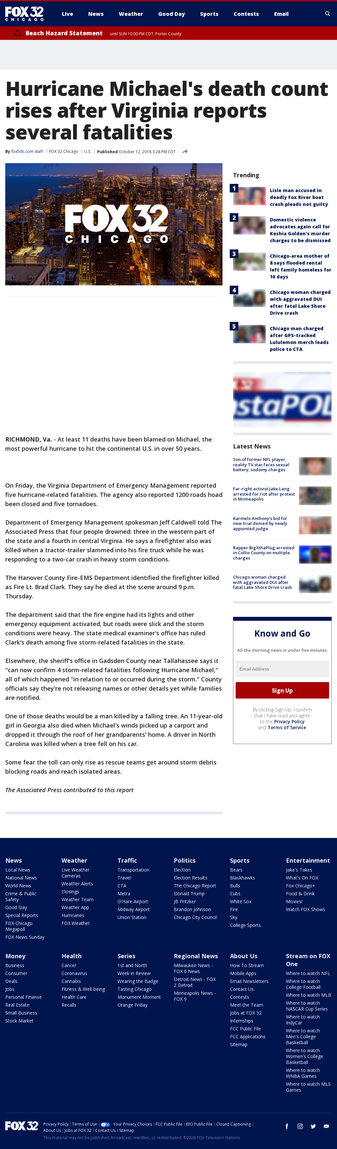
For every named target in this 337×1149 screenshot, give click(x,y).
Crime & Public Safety (21, 896)
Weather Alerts (77, 883)
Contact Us (242, 989)
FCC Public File (245, 1028)
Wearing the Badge (137, 981)
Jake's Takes (299, 870)
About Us (243, 956)
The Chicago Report (195, 885)
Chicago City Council (195, 917)
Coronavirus (74, 973)
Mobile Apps (243, 973)
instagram (300, 1126)
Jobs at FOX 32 (246, 1013)
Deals (11, 981)
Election (182, 870)
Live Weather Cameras (76, 873)
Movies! (294, 901)
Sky (233, 917)
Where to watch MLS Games (308, 1087)
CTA (121, 885)
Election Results (190, 878)
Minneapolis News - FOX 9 (195, 996)
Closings (70, 891)
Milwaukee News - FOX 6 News (193, 968)
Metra (123, 893)
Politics (184, 860)
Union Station (131, 917)
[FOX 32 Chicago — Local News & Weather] (27, 14)
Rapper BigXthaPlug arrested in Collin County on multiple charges (264, 553)
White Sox (240, 901)
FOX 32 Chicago (63, 151)
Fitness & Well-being (83, 989)
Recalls (69, 1005)
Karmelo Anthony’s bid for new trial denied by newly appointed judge (260, 523)
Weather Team (77, 899)
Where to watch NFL (308, 973)
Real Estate (17, 1005)
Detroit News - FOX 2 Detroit (195, 982)
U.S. (87, 151)
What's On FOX (302, 878)
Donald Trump (189, 893)
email (326, 1126)
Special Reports (21, 915)
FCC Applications (248, 1036)
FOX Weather (76, 923)
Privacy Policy (289, 721)
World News (18, 885)
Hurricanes (73, 915)
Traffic (127, 860)
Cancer (69, 965)
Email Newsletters (249, 981)
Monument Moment (139, 997)
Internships (241, 1021)
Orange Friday (132, 1005)
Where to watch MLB (308, 995)
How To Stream (247, 965)
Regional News (196, 956)
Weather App (75, 907)
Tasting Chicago (134, 989)
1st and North (132, 965)
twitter (313, 1126)
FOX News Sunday (24, 937)
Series (126, 956)
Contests (239, 997)
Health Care (74, 997)
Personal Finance (23, 997)
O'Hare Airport (132, 901)
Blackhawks (242, 878)
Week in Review (134, 973)
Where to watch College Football (303, 984)
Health (72, 956)
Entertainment (308, 860)
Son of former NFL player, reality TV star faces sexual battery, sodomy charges (261, 464)
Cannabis (71, 981)
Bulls (235, 885)
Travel (124, 878)
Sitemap (238, 1044)
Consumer (16, 973)
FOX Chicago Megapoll (19, 926)
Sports (239, 860)
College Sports (245, 925)
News (13, 860)
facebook (287, 1126)
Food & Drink (300, 893)
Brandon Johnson (192, 909)
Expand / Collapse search (328, 13)
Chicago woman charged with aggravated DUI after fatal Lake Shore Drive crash (262, 582)
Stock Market (19, 1021)
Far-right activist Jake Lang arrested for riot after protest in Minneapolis (264, 494)
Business (14, 965)
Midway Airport (133, 909)
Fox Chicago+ (300, 885)
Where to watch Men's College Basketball (303, 1036)
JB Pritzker (185, 901)
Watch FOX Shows (305, 909)
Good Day (16, 907)
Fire (234, 909)
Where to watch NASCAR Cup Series (307, 1006)
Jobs (9, 989)
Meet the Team (246, 1005)
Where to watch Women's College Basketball (304, 1056)
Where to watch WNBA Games (303, 1073)
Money (15, 956)
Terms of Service (287, 727)
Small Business (21, 1013)
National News (21, 878)
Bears (236, 870)
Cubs (235, 893)
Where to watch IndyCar (303, 1020)
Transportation (133, 870)
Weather (74, 860)
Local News (17, 870)
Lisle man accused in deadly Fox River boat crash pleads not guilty (299, 197)
